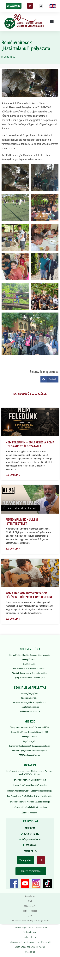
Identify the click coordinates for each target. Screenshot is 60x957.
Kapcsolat (30, 821)
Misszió (30, 721)
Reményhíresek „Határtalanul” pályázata (25, 45)
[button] (41, 6)
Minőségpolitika (30, 911)
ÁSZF (30, 901)
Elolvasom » (13, 474)
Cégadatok (30, 896)
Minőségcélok (30, 906)
